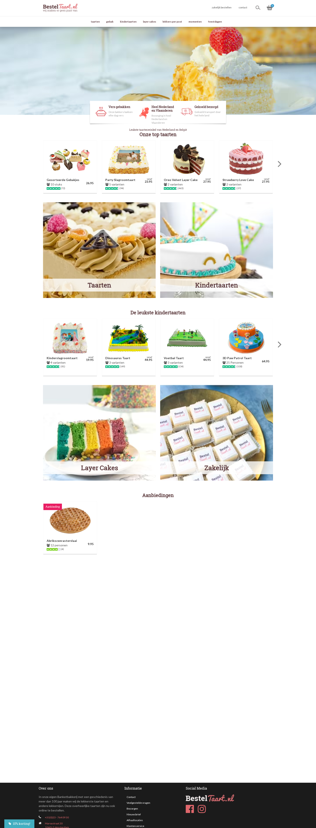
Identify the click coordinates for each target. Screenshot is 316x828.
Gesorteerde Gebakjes (63, 180)
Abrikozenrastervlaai (62, 540)
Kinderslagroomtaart (62, 358)
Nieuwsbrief (134, 814)
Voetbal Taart (174, 358)
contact (243, 7)
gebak (110, 21)
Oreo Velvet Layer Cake (181, 180)
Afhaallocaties (135, 820)
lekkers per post (172, 21)
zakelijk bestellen (222, 7)
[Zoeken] (258, 7)
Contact (131, 797)
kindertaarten (128, 21)
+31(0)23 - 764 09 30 (57, 817)
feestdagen (215, 21)
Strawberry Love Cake (238, 180)
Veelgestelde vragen (138, 802)
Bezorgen (132, 808)
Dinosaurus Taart (117, 358)
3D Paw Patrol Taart (237, 358)
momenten (195, 21)
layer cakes (149, 21)
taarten (95, 21)
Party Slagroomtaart (120, 180)
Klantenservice (135, 826)
